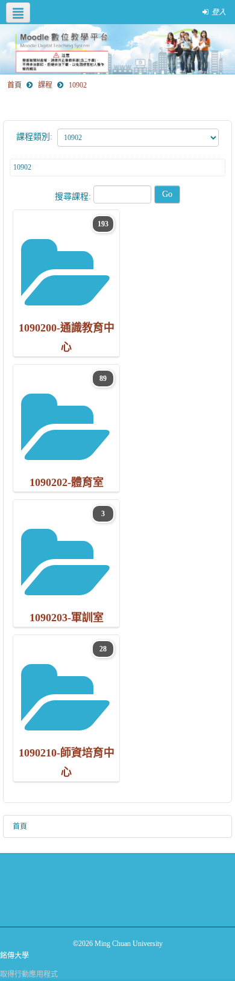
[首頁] (117, 49)
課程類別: (34, 136)
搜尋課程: (74, 196)
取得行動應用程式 (29, 974)
